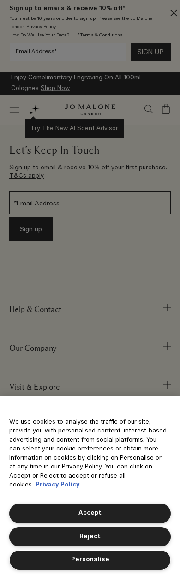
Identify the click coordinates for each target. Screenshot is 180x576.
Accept (90, 513)
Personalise (90, 560)
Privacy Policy (57, 485)
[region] (90, 486)
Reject (90, 536)
